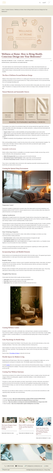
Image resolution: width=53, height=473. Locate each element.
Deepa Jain (21, 60)
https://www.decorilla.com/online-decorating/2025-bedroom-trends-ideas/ (23, 400)
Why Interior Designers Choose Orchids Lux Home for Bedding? (9, 426)
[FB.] (43, 60)
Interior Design (5, 62)
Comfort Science (9, 9)
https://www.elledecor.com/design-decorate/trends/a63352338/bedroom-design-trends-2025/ (28, 401)
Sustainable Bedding (22, 62)
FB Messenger (20, 465)
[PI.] (49, 60)
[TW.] (45, 60)
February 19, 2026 (12, 60)
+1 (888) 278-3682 (10, 465)
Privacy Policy (47, 469)
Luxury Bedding (13, 62)
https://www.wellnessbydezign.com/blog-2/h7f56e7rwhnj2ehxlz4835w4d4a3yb (29, 398)
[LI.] (47, 60)
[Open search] (40, 2)
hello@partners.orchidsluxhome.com (34, 465)
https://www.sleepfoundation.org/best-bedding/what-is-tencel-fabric (25, 403)
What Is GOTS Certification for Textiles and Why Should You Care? (26, 426)
